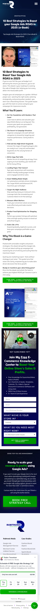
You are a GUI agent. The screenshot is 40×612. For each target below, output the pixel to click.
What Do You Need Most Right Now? (19, 429)
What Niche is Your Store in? (16, 417)
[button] (36, 4)
